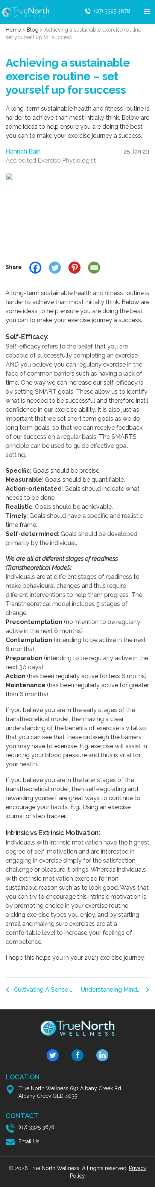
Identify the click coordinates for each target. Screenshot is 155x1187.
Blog (32, 30)
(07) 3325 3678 (112, 11)
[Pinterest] (74, 268)
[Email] (94, 268)
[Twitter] (55, 268)
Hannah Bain (23, 151)
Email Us (29, 1141)
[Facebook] (35, 268)
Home (13, 30)
